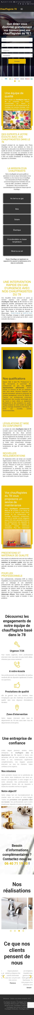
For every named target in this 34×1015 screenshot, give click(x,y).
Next (30, 78)
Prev (3, 78)
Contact (31, 4)
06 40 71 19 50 (7, 2)
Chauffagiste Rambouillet (11, 1009)
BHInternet (6, 998)
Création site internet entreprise (18, 998)
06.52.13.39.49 (15, 313)
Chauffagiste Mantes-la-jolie (11, 1004)
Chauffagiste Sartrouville (23, 1002)
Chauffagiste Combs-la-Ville (21, 1005)
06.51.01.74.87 (27, 313)
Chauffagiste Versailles (10, 1002)
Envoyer (17, 61)
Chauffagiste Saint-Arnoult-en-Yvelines (17, 1007)
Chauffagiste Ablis (24, 1009)
